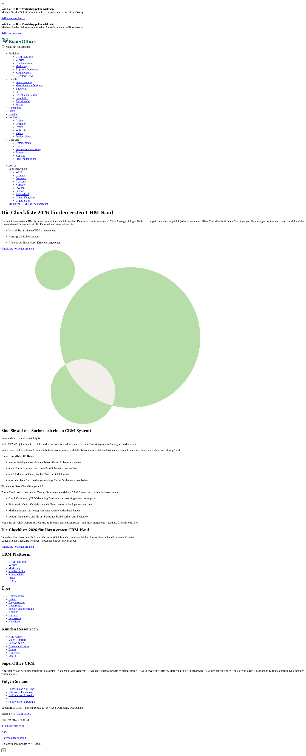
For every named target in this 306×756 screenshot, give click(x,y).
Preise (11, 110)
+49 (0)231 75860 (21, 713)
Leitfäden (21, 123)
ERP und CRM (24, 75)
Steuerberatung (24, 82)
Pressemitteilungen (26, 158)
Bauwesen (21, 88)
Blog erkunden (16, 602)
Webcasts (21, 130)
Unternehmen (23, 142)
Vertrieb (20, 59)
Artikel (19, 120)
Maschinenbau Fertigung (29, 85)
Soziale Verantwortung (28, 149)
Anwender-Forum (18, 646)
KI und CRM (23, 72)
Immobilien (22, 98)
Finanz (19, 104)
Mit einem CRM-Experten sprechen (28, 203)
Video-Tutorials (17, 639)
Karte (4, 731)
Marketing (21, 66)
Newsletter (14, 621)
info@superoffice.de (12, 725)
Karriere (20, 146)
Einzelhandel (23, 101)
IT (17, 91)
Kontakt (20, 155)
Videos (19, 133)
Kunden (13, 114)
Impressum (14, 618)
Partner (20, 152)
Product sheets (24, 136)
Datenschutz (15, 605)
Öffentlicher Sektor (26, 94)
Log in (12, 655)
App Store (14, 652)
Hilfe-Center (15, 636)
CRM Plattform (24, 56)
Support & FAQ (17, 642)
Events (19, 126)
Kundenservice (24, 63)
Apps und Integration (27, 69)
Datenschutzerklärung (13, 737)
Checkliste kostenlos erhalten (17, 248)
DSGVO (13, 580)
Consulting (14, 107)
